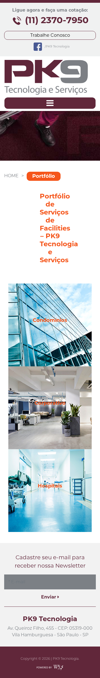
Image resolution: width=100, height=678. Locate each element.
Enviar (49, 597)
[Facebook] (38, 46)
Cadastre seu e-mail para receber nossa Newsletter (50, 561)
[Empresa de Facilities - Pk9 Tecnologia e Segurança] (46, 77)
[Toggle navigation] (50, 103)
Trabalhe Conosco (50, 35)
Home (11, 175)
